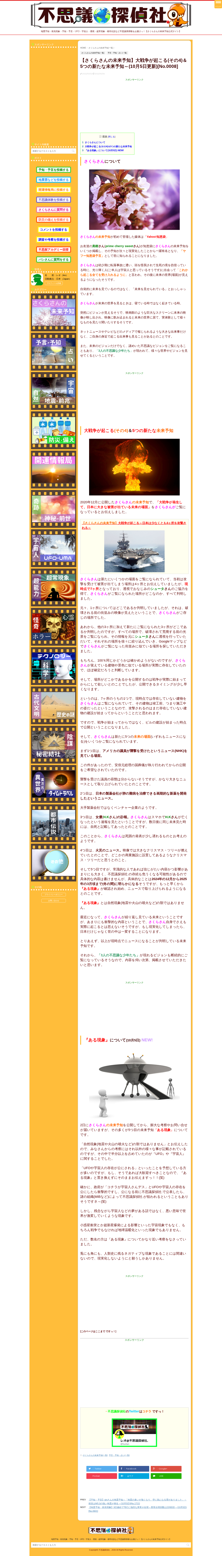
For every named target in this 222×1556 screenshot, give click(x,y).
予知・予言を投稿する (54, 169)
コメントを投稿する (53, 229)
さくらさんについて (95, 142)
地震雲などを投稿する (54, 179)
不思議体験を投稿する (54, 199)
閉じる (111, 136)
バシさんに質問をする (54, 259)
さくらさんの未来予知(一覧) (95, 1455)
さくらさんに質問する (54, 209)
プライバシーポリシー (54, 895)
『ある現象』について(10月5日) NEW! (104, 150)
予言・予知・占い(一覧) (119, 1455)
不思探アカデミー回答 (54, 249)
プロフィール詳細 (54, 283)
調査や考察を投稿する (54, 239)
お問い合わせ (53, 901)
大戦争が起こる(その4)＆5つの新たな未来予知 (108, 146)
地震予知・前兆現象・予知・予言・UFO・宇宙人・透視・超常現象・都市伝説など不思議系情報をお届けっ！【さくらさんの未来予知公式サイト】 (111, 1539)
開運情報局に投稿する (54, 189)
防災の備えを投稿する (54, 219)
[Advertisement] (134, 102)
